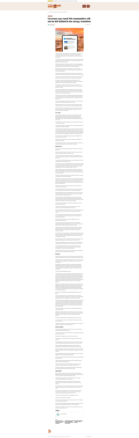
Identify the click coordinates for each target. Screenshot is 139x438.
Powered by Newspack (88, 436)
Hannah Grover (53, 24)
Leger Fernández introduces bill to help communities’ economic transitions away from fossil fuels (69, 422)
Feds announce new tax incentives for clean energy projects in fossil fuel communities (59, 422)
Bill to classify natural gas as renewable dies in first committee (78, 421)
